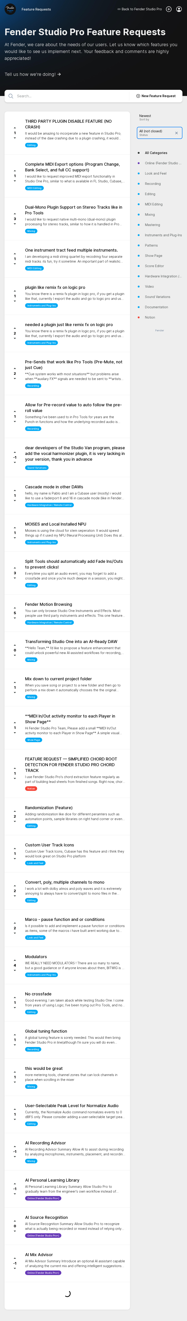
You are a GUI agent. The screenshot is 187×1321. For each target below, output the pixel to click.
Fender (159, 330)
